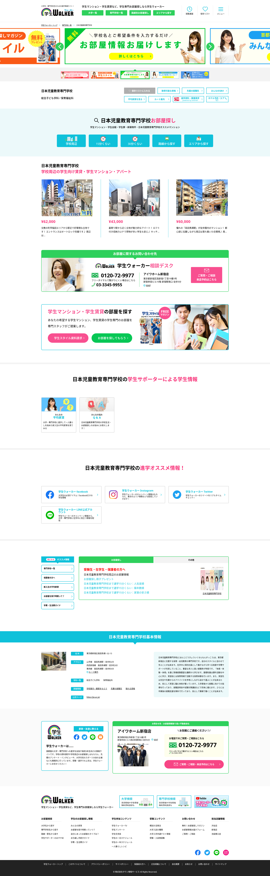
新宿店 (214, 829)
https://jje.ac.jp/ (93, 697)
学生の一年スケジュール (122, 842)
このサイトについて (76, 864)
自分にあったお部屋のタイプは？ (85, 834)
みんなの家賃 (76, 825)
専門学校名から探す (49, 829)
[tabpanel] (135, 46)
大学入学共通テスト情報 (160, 834)
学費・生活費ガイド (79, 842)
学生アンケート (118, 829)
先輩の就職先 (116, 688)
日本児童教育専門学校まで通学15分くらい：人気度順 (114, 583)
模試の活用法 (155, 825)
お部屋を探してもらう (112, 338)
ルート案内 (93, 672)
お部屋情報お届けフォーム (193, 829)
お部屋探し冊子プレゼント (99, 579)
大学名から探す (47, 825)
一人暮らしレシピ (119, 846)
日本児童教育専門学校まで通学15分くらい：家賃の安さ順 (116, 592)
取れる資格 (130, 688)
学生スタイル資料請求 (68, 338)
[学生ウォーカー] (57, 12)
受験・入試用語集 (157, 838)
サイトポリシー (122, 864)
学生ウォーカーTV (119, 825)
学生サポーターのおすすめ (52, 838)
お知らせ (188, 864)
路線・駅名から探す (49, 834)
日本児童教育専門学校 (212, 593)
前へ (60, 47)
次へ (210, 47)
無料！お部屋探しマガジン (193, 825)
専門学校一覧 (67, 25)
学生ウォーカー (57, 799)
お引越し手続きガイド (80, 838)
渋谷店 (214, 825)
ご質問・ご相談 (188, 834)
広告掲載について (158, 864)
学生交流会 (116, 834)
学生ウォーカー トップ (49, 25)
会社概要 (175, 864)
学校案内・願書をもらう (97, 688)
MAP (148, 285)
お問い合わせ (204, 864)
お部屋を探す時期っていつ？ (83, 829)
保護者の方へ (139, 864)
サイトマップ (220, 864)
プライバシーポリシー (100, 864)
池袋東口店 (216, 834)
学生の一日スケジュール (122, 838)
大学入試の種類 (156, 829)
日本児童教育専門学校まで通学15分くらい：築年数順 (114, 588)
